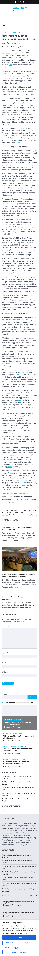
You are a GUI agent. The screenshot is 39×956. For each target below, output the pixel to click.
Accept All (19, 937)
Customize (10, 943)
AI (5, 720)
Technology (17, 733)
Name (5, 653)
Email (4, 662)
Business (9, 733)
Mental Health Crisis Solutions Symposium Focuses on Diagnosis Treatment (18, 575)
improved (31, 89)
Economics (15, 746)
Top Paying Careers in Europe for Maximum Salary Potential (16, 762)
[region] (19, 938)
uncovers (13, 502)
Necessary (6, 948)
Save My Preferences (19, 952)
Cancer (22, 483)
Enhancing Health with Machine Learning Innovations (17, 598)
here (18, 143)
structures (5, 502)
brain (10, 499)
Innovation (12, 32)
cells (10, 65)
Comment (6, 626)
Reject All (28, 943)
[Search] (35, 24)
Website (5, 672)
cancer (18, 375)
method (33, 499)
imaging (26, 499)
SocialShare (19, 8)
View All (33, 702)
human (19, 499)
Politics (23, 746)
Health (4, 32)
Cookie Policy (27, 933)
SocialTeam (7, 47)
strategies (21, 400)
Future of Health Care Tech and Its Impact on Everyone (17, 723)
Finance (23, 759)
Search (4, 694)
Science (20, 32)
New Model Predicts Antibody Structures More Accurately (17, 528)
